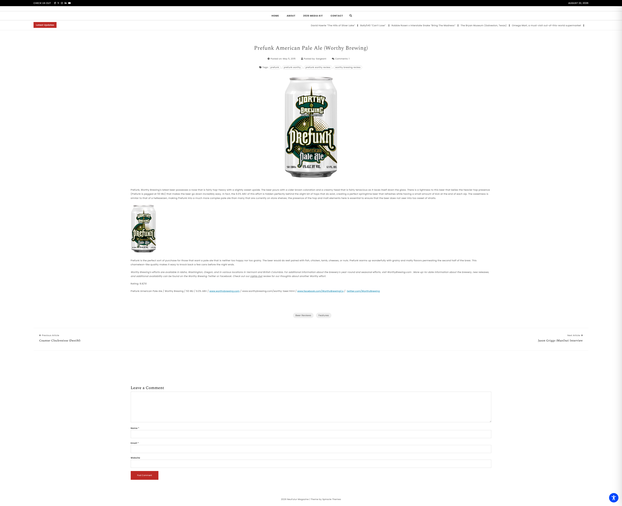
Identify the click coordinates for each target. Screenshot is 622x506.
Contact (337, 15)
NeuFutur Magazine (298, 499)
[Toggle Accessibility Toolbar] (614, 498)
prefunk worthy (292, 67)
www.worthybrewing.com (224, 291)
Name (135, 428)
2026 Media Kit (313, 15)
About (291, 15)
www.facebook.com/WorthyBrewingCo (320, 291)
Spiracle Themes (331, 499)
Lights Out (256, 276)
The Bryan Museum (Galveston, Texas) (468, 25)
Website (135, 457)
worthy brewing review (348, 67)
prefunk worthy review (318, 67)
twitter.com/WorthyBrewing (363, 291)
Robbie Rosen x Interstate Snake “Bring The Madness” (408, 25)
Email (135, 443)
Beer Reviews (303, 315)
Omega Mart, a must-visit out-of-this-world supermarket (531, 25)
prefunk (275, 67)
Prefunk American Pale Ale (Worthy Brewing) (311, 48)
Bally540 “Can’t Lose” (357, 25)
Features (323, 315)
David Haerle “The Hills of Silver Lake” (317, 25)
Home (275, 15)
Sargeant (321, 58)
